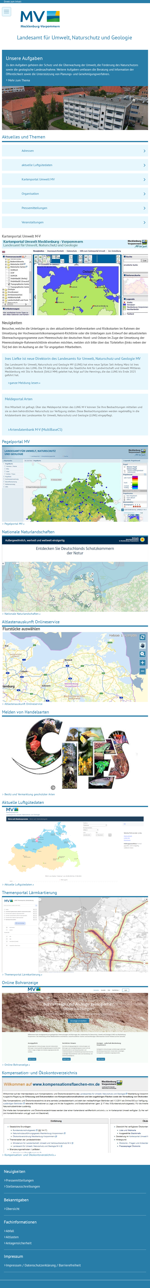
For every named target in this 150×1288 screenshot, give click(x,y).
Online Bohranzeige (20, 982)
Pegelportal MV (16, 441)
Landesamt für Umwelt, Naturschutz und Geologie (74, 37)
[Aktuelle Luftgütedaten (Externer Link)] (75, 845)
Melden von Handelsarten (25, 712)
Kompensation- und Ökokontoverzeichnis (39, 1072)
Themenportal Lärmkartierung (29, 892)
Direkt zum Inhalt (12, 1)
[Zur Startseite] (40, 27)
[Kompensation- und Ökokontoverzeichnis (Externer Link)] (75, 1115)
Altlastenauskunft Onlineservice (31, 621)
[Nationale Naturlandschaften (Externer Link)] (75, 574)
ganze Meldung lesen (24, 383)
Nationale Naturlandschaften (28, 531)
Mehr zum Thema (19, 80)
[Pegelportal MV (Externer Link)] (75, 484)
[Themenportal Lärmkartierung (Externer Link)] (75, 935)
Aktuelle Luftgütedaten (23, 802)
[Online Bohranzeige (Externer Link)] (75, 1025)
